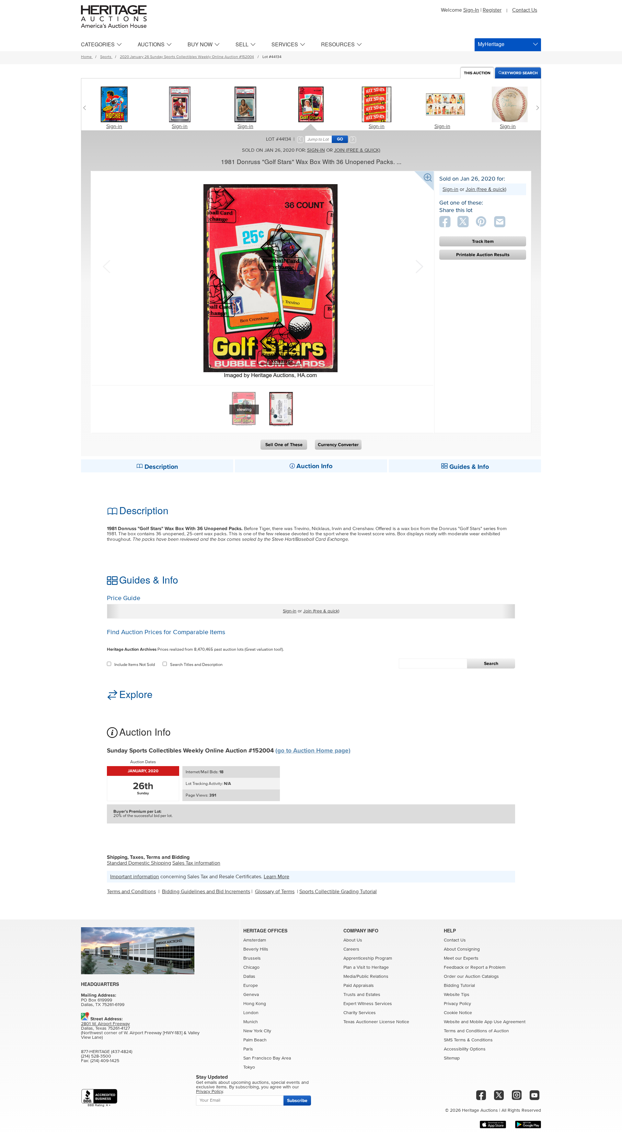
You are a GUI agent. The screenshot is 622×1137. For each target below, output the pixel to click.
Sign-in (114, 126)
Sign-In (471, 10)
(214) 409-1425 (104, 1061)
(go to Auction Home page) (313, 750)
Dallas (249, 976)
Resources (338, 44)
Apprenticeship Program (367, 958)
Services (284, 44)
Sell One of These (284, 444)
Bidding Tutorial (459, 985)
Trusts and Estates (361, 994)
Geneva (251, 994)
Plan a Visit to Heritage (366, 967)
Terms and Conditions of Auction (476, 1031)
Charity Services (359, 1013)
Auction (477, 73)
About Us (352, 940)
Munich (250, 1022)
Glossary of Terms (274, 891)
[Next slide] (536, 108)
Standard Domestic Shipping (139, 863)
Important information (134, 876)
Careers (351, 949)
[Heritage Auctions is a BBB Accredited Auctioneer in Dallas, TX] (99, 1098)
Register (492, 10)
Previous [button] (106, 265)
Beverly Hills (255, 949)
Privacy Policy (457, 1003)
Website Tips (456, 994)
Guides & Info (468, 467)
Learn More (276, 876)
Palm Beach (255, 1040)
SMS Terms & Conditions (468, 1040)
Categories (98, 44)
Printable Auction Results (483, 254)
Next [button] (418, 265)
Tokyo (249, 1067)
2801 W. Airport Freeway (105, 1024)
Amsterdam (254, 940)
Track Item (483, 241)
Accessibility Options (465, 1049)
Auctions (151, 44)
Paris (248, 1049)
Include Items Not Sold (134, 665)
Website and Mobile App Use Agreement (484, 1022)
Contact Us (524, 10)
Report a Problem (487, 967)
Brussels (252, 958)
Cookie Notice (458, 1013)
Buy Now (200, 44)
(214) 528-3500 (96, 1056)
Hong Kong (254, 1003)
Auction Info (313, 466)
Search (491, 663)
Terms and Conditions (131, 891)
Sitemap (452, 1058)
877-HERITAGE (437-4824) (106, 1051)
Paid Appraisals (358, 985)
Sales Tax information (196, 863)
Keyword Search (520, 73)
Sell (242, 44)
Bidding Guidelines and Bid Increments (206, 891)
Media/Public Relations (365, 976)
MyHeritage (491, 44)
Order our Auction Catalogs (471, 976)
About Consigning (462, 949)
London (251, 1013)
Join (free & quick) (357, 150)
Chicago (251, 967)
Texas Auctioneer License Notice (376, 1022)
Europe (250, 985)
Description (160, 467)
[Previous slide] (86, 108)
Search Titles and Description (196, 665)
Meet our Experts (461, 958)
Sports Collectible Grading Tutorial (338, 891)
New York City (257, 1031)
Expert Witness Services (367, 1003)
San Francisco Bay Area (267, 1058)
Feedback (454, 967)
